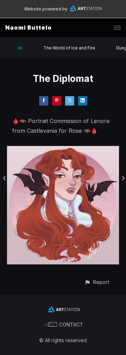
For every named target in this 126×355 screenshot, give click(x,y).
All (20, 48)
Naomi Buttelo (28, 27)
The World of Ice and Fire (69, 48)
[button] (97, 282)
